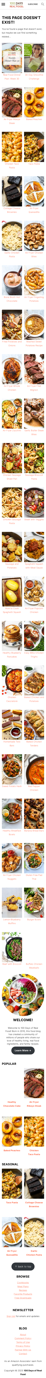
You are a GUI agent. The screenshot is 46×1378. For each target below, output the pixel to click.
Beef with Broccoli (11, 964)
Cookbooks (23, 1282)
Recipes (23, 1290)
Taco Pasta (34, 164)
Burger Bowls (34, 919)
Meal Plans (23, 1286)
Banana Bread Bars (34, 830)
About (23, 1334)
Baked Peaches (34, 119)
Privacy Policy (23, 1346)
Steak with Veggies (34, 519)
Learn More (21, 1050)
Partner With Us (23, 1350)
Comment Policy (23, 1338)
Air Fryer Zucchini (12, 430)
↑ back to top (23, 1266)
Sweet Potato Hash (12, 786)
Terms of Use (23, 1342)
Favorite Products (23, 1294)
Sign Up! (11, 1316)
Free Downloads (23, 1298)
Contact (23, 1353)
